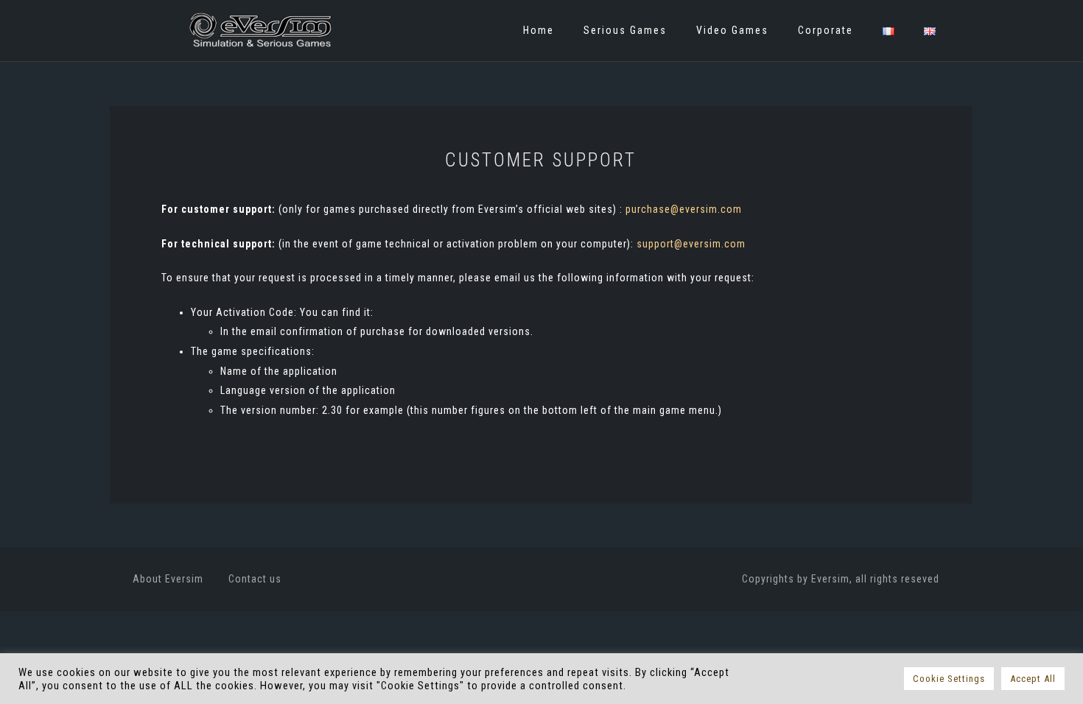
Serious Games (625, 30)
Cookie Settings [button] (949, 678)
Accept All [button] (1033, 678)
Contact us (254, 579)
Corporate (825, 30)
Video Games (732, 30)
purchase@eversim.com (683, 209)
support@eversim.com (691, 244)
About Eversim (168, 579)
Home (538, 30)
